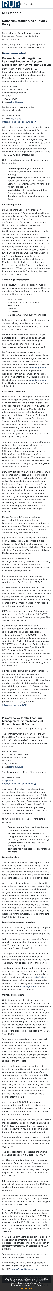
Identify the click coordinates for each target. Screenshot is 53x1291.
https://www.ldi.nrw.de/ (13, 705)
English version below (14, 53)
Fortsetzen (26, 1288)
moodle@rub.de (38, 367)
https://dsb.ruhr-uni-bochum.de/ (18, 122)
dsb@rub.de (15, 118)
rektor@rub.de (16, 102)
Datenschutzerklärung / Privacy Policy (26, 1285)
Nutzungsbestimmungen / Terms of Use (26, 1283)
